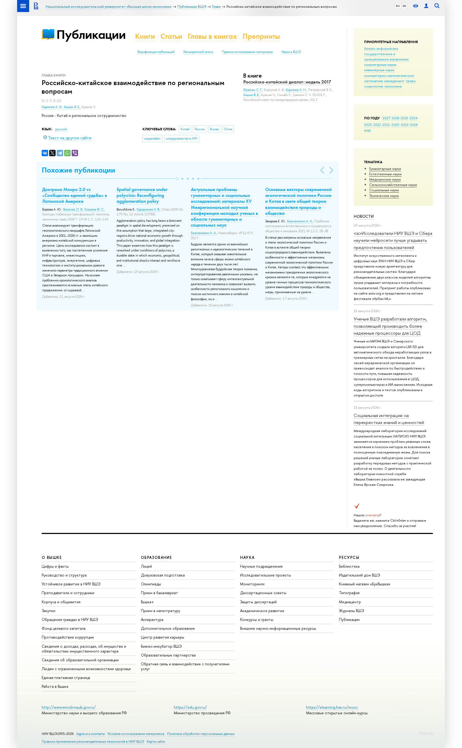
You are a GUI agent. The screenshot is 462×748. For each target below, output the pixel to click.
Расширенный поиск (198, 52)
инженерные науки (379, 69)
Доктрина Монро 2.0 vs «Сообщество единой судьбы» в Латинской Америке (74, 195)
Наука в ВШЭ (291, 52)
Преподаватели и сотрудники (68, 592)
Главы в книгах (212, 36)
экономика (393, 86)
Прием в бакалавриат (159, 592)
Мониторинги (252, 583)
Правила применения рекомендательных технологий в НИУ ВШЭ (93, 741)
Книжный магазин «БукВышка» (364, 583)
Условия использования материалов (135, 733)
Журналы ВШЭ (351, 610)
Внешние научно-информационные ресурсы (278, 628)
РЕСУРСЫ (349, 557)
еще (367, 130)
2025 (404, 118)
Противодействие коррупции (68, 637)
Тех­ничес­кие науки (384, 195)
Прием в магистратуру (160, 610)
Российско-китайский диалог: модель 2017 (287, 82)
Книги (145, 36)
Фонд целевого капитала (64, 628)
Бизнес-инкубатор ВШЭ (161, 646)
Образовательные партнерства (168, 655)
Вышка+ (147, 601)
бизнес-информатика (381, 48)
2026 (395, 118)
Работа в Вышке (55, 686)
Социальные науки (384, 190)
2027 (386, 118)
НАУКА (247, 557)
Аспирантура (152, 619)
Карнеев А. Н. (52, 107)
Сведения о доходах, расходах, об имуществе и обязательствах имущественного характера (84, 649)
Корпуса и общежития (61, 601)
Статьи (171, 36)
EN (404, 6)
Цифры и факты (55, 566)
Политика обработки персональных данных (200, 733)
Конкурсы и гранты (256, 619)
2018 (414, 124)
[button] (177, 178)
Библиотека (349, 566)
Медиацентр (350, 601)
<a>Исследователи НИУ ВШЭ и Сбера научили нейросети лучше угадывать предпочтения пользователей (393, 240)
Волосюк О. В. (73, 209)
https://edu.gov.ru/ (190, 707)
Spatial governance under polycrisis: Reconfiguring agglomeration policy (142, 195)
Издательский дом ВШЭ (359, 575)
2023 (368, 124)
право (411, 80)
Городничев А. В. (148, 209)
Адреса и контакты (90, 733)
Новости (364, 216)
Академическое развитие (262, 610)
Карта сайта (156, 741)
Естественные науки (385, 173)
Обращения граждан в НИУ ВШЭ (70, 619)
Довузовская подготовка (163, 575)
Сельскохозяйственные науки (393, 184)
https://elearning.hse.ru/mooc (332, 707)
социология (373, 86)
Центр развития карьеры (162, 637)
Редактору (426, 733)
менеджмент (394, 80)
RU (398, 6)
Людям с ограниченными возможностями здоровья (86, 668)
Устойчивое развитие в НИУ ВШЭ (71, 583)
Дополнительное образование (168, 628)
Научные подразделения (261, 566)
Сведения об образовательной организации (80, 659)
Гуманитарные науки (385, 168)
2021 (386, 124)
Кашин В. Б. (72, 107)
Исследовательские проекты (265, 575)
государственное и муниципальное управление (386, 56)
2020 (395, 124)
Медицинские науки (385, 179)
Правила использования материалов (247, 52)
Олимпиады (151, 583)
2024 (414, 118)
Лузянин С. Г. (252, 90)
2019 (405, 124)
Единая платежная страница (66, 677)
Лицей (146, 566)
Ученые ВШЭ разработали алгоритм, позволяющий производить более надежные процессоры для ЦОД (390, 326)
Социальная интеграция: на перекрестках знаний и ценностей (389, 418)
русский (61, 129)
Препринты (261, 36)
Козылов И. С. (94, 209)
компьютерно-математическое (389, 75)
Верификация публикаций (156, 52)
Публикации (91, 34)
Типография (349, 592)
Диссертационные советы (263, 592)
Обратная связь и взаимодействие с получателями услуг (185, 666)
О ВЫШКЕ (52, 557)
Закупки (48, 610)
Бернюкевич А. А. (204, 233)
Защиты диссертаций (258, 601)
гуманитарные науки (380, 64)
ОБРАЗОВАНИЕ (156, 557)
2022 (377, 124)
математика (373, 80)
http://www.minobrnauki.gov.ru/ (69, 707)
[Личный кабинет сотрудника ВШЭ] (426, 6)
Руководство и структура (64, 575)
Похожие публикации (78, 170)
